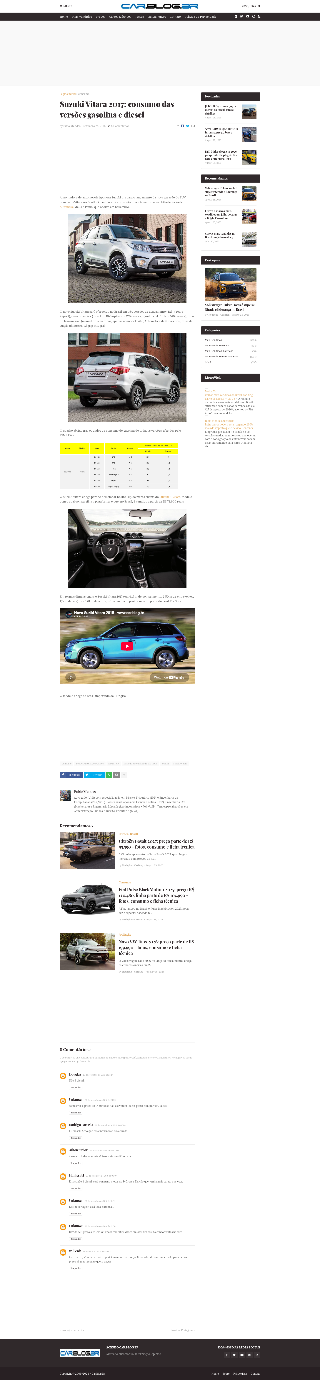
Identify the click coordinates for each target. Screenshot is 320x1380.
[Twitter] (187, 126)
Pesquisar (249, 6)
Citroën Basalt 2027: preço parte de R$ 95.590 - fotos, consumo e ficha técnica (156, 844)
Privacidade (240, 1373)
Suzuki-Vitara (180, 763)
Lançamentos (157, 16)
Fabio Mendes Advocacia (219, 421)
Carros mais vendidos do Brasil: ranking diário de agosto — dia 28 (229, 396)
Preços (100, 16)
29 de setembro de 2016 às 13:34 (100, 1201)
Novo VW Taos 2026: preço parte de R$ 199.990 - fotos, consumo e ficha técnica (156, 947)
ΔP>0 (230, 362)
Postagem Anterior (73, 1330)
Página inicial (68, 94)
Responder (76, 1087)
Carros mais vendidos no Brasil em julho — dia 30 (220, 235)
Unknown (76, 1099)
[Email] (193, 126)
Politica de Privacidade (200, 16)
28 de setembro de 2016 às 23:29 (100, 1100)
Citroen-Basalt (128, 834)
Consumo (83, 94)
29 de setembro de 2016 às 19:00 (100, 1226)
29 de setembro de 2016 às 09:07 (101, 1176)
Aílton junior (78, 1150)
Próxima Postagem (182, 1330)
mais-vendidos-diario (230, 345)
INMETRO (113, 763)
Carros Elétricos (120, 16)
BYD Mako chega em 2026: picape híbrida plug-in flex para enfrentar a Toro (221, 155)
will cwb (75, 1251)
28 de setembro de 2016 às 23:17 (98, 1075)
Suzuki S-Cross (169, 497)
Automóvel (67, 207)
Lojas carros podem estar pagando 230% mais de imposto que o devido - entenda (229, 426)
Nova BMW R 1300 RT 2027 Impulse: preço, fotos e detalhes (221, 132)
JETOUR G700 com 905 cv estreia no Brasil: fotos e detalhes (220, 110)
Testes (139, 16)
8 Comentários (120, 126)
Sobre (226, 1373)
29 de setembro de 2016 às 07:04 (110, 1125)
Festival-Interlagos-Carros (90, 763)
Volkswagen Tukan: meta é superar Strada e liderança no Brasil (221, 191)
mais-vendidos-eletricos (230, 351)
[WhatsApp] (109, 775)
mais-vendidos (230, 340)
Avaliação (125, 934)
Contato (175, 16)
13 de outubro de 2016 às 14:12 (97, 1251)
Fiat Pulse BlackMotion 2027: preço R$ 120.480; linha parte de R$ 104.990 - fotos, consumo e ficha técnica (156, 895)
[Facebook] (182, 126)
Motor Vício (212, 391)
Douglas (75, 1074)
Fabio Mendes (85, 791)
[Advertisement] (160, 53)
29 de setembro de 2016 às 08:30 (104, 1150)
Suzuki (165, 763)
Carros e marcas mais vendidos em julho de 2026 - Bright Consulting (221, 214)
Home (64, 16)
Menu (67, 6)
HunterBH (76, 1175)
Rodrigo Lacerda (81, 1125)
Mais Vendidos (82, 16)
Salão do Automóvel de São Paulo (140, 763)
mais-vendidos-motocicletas (230, 356)
